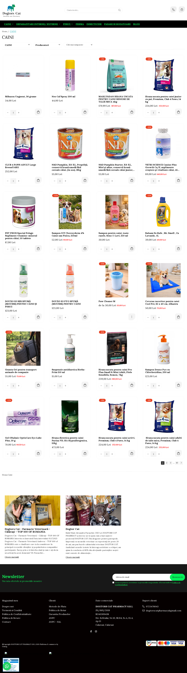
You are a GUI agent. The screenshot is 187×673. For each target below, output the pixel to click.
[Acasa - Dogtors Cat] (19, 10)
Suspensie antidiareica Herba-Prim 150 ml (68, 371)
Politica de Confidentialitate (16, 614)
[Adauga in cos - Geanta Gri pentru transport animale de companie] (38, 385)
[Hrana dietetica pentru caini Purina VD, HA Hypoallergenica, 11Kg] (70, 416)
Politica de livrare (11, 618)
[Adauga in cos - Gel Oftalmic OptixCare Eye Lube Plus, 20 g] (38, 453)
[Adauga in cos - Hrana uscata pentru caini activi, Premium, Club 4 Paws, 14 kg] (131, 453)
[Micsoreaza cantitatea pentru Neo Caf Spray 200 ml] (54, 112)
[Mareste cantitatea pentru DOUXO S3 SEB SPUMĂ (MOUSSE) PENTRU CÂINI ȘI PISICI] (18, 317)
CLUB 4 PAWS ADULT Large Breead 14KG (20, 166)
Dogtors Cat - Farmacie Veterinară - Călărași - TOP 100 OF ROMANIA (27, 530)
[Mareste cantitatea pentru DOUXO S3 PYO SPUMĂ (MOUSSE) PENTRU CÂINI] (65, 317)
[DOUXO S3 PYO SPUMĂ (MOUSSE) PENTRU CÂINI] (70, 280)
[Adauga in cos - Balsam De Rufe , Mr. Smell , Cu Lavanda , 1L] (178, 248)
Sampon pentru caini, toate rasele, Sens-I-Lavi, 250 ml (114, 234)
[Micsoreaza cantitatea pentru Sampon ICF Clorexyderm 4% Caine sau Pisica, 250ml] (54, 249)
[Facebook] (91, 631)
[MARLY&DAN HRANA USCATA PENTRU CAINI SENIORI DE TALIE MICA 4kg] (117, 75)
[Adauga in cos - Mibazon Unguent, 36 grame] (38, 112)
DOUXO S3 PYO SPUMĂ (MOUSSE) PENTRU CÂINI (66, 302)
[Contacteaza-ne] (173, 9)
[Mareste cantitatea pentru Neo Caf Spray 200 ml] (65, 112)
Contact (6, 621)
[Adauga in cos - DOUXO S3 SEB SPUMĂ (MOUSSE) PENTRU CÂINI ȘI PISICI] (38, 316)
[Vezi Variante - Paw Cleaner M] (131, 316)
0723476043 (152, 606)
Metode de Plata (57, 606)
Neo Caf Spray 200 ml (63, 96)
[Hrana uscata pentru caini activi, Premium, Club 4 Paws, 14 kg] (117, 416)
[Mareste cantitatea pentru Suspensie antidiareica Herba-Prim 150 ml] (65, 386)
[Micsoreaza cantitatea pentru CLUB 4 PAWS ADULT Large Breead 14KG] (8, 181)
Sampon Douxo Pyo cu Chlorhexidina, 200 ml (157, 371)
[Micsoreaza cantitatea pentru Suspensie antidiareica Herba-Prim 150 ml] (54, 386)
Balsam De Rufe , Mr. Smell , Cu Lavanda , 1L (162, 234)
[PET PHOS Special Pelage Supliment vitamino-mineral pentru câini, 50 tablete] (23, 212)
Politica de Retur (57, 610)
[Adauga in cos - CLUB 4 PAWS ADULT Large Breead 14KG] (38, 180)
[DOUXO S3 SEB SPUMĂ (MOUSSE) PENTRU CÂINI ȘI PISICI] (23, 280)
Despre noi (8, 606)
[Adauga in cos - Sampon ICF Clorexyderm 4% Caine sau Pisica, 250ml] (85, 248)
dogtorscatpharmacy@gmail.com (163, 610)
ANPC (52, 618)
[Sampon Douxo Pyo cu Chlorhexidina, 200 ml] (163, 348)
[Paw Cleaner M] (117, 280)
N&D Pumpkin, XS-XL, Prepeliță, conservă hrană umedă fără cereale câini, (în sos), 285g (70, 167)
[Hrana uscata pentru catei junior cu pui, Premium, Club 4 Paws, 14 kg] (163, 75)
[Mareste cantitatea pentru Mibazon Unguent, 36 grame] (18, 112)
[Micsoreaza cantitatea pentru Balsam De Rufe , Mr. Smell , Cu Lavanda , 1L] (148, 249)
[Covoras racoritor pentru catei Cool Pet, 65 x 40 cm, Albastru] (163, 280)
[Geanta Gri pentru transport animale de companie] (23, 348)
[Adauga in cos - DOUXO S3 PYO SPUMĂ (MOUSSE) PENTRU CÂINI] (85, 316)
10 (177, 463)
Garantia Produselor (60, 614)
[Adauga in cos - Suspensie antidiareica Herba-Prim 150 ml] (85, 385)
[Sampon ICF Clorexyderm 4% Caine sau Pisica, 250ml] (70, 212)
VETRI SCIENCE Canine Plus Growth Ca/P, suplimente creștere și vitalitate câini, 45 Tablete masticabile (161, 167)
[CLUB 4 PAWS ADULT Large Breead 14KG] (23, 143)
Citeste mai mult (12, 557)
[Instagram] (96, 631)
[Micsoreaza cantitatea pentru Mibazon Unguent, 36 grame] (8, 112)
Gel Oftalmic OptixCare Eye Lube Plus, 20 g (23, 439)
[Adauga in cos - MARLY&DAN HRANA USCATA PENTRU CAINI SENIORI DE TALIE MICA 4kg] (131, 112)
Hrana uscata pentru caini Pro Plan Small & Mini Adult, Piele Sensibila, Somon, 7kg (115, 372)
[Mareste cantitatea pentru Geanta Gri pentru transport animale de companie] (18, 386)
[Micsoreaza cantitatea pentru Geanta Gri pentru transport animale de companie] (8, 386)
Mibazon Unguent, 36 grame (20, 96)
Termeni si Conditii (12, 610)
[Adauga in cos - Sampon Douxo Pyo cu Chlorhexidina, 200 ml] (178, 385)
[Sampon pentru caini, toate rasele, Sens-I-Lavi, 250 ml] (117, 212)
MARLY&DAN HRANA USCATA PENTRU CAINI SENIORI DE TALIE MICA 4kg (116, 99)
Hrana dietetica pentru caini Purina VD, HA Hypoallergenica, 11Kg (69, 440)
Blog (136, 24)
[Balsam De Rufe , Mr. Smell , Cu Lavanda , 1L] (163, 212)
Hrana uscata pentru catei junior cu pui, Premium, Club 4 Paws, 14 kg (163, 99)
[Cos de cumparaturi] (182, 9)
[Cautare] (119, 10)
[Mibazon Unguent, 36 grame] (23, 75)
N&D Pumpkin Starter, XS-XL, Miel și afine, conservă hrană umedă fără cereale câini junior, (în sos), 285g (116, 167)
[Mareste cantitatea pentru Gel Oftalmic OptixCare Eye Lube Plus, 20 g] (18, 454)
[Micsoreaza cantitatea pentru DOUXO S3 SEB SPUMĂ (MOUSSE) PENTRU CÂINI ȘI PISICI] (8, 317)
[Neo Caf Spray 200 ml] (70, 75)
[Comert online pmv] (11, 665)
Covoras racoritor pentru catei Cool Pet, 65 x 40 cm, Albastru (162, 302)
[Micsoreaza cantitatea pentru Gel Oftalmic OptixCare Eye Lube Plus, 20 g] (8, 454)
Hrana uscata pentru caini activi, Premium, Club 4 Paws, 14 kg (117, 439)
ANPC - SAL (55, 621)
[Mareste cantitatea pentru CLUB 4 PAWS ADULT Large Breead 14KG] (18, 181)
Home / (5, 31)
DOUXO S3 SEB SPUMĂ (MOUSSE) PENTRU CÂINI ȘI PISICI (21, 304)
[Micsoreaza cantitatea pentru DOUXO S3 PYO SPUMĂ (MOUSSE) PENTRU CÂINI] (54, 317)
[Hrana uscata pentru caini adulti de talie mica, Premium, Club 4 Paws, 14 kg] (163, 416)
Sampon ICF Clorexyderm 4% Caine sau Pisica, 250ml (68, 234)
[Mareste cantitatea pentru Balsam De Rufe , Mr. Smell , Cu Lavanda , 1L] (159, 249)
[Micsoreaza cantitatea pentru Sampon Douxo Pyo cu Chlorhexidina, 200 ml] (148, 386)
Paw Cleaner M (107, 301)
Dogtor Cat (72, 529)
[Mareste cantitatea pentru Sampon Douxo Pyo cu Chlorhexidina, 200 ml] (159, 386)
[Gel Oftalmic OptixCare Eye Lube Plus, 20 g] (23, 416)
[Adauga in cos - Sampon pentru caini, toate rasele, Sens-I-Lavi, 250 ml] (131, 248)
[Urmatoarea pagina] (181, 463)
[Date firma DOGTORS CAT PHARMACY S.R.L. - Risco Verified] (82, 653)
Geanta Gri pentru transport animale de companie (21, 371)
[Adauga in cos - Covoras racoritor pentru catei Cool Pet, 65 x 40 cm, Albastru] (178, 316)
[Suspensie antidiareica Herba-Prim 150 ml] (70, 348)
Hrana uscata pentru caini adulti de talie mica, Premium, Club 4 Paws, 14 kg (163, 440)
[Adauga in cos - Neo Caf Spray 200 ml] (85, 112)
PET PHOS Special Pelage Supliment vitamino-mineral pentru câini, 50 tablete (21, 236)
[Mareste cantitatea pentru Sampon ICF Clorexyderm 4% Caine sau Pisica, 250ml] (65, 249)
